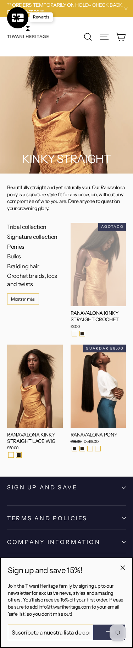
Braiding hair (23, 266)
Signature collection (32, 236)
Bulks (14, 256)
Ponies (15, 246)
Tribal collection (26, 226)
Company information (53, 541)
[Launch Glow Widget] (17, 17)
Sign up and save (42, 487)
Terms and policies (47, 518)
